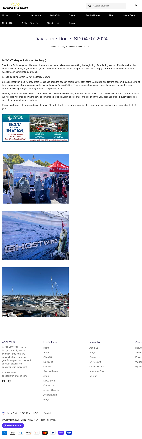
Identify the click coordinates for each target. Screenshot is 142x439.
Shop (19, 15)
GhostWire (36, 15)
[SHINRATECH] (11, 6)
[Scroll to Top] (136, 424)
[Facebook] (3, 381)
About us (93, 348)
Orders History (96, 366)
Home (53, 46)
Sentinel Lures (93, 15)
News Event (129, 15)
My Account (95, 362)
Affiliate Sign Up (30, 23)
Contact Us (48, 385)
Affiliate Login (53, 23)
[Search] (89, 6)
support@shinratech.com (14, 376)
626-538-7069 (9, 372)
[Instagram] (9, 381)
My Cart (93, 376)
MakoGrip (55, 15)
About (112, 15)
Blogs (72, 23)
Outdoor (73, 15)
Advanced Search (98, 371)
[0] (136, 6)
